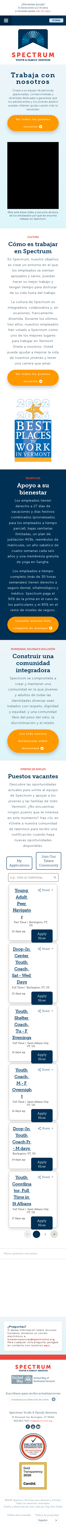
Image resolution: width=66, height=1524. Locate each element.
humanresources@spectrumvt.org (31, 1339)
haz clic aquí (43, 11)
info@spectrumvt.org (41, 1420)
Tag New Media (53, 1506)
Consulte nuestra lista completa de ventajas (32, 624)
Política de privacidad (19, 1515)
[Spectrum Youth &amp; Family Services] (33, 44)
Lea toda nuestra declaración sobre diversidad (33, 741)
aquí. (47, 1345)
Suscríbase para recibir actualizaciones (33, 1393)
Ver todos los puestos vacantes (33, 123)
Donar (56, 20)
